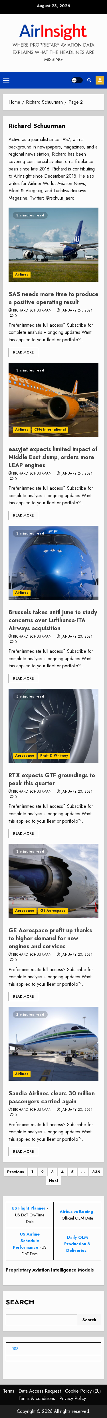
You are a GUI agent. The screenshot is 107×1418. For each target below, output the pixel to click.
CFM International (50, 429)
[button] (6, 80)
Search (20, 1302)
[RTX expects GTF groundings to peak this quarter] (53, 726)
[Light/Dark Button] (77, 80)
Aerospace (24, 755)
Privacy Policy (72, 1398)
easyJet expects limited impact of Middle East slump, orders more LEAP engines (53, 457)
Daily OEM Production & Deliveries (77, 1243)
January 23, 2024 (77, 636)
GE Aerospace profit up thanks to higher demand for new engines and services (50, 938)
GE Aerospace (53, 910)
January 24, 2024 (77, 310)
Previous (15, 1172)
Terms (8, 1391)
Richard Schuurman (32, 310)
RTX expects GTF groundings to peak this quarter (52, 779)
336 (96, 1172)
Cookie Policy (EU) (83, 1391)
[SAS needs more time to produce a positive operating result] (53, 245)
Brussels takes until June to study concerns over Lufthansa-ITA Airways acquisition (53, 620)
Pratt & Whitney (54, 755)
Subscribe (100, 80)
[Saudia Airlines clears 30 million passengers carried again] (53, 1044)
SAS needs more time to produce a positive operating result (53, 298)
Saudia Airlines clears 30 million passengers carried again (52, 1097)
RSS (15, 1348)
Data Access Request (40, 1391)
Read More (23, 352)
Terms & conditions (37, 1398)
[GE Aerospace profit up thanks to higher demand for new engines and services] (53, 881)
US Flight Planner (28, 1208)
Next (53, 1180)
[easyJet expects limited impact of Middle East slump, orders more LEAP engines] (53, 400)
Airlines (21, 274)
